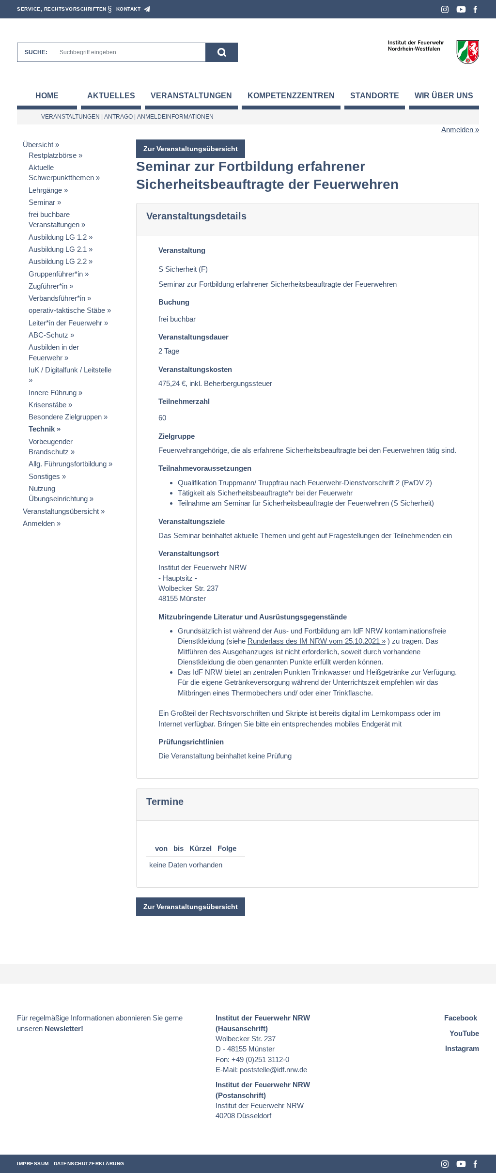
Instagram (445, 9)
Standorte (374, 96)
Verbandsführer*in (57, 298)
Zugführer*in (48, 286)
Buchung (173, 302)
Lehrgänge (45, 190)
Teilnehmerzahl (184, 401)
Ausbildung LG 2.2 (58, 261)
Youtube (461, 9)
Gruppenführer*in (56, 274)
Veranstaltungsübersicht (61, 511)
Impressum (33, 1163)
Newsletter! (64, 1028)
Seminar (42, 202)
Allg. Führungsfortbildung (68, 464)
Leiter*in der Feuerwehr (65, 323)
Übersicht (38, 144)
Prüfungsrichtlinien (191, 742)
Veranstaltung (181, 250)
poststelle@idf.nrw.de (273, 1069)
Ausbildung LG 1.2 (58, 237)
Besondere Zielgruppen (65, 417)
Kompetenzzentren (291, 96)
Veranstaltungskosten (195, 369)
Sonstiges (44, 476)
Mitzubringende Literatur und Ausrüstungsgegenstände (252, 617)
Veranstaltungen (191, 96)
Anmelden (457, 129)
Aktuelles (111, 96)
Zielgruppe (176, 436)
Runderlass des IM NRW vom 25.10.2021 (314, 641)
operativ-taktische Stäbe (67, 310)
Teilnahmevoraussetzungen (204, 468)
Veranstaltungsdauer (193, 337)
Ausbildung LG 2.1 (58, 249)
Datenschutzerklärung (89, 1163)
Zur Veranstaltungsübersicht (190, 149)
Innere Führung (53, 392)
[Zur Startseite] (433, 51)
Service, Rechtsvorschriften (62, 9)
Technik (42, 429)
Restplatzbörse (53, 155)
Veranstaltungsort (188, 553)
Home (47, 96)
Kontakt (128, 9)
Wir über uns (444, 96)
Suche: (36, 52)
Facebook (475, 9)
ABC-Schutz (48, 335)
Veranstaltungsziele (191, 521)
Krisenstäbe (47, 405)
